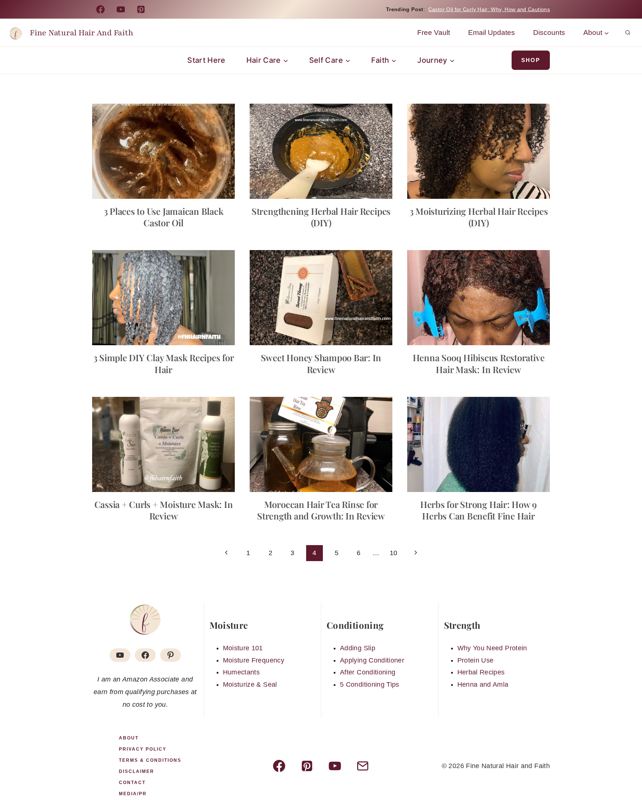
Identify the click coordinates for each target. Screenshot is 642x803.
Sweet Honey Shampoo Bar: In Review (321, 363)
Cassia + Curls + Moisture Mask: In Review (163, 510)
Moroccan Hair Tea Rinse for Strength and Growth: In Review (321, 510)
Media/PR (133, 793)
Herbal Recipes (481, 672)
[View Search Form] (627, 32)
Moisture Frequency (253, 660)
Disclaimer (136, 771)
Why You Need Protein (492, 648)
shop (530, 60)
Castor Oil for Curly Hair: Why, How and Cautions (489, 9)
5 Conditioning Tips (369, 684)
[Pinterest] (141, 9)
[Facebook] (100, 9)
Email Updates (491, 32)
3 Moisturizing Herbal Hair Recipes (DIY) (478, 217)
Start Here (206, 60)
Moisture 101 (243, 648)
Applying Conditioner (372, 660)
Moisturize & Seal (250, 684)
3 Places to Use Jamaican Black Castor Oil (164, 217)
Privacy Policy (142, 749)
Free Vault (433, 32)
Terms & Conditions (150, 760)
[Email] (363, 766)
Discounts (549, 32)
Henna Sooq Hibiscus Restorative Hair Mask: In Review (479, 363)
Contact (132, 782)
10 (394, 553)
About (129, 738)
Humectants (241, 672)
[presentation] (163, 151)
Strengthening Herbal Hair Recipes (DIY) (321, 217)
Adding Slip (357, 648)
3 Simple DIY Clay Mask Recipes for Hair (163, 363)
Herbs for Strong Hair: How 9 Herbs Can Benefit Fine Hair (478, 510)
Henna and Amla (483, 684)
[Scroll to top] (624, 774)
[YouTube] (120, 9)
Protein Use (475, 660)
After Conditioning (367, 672)
